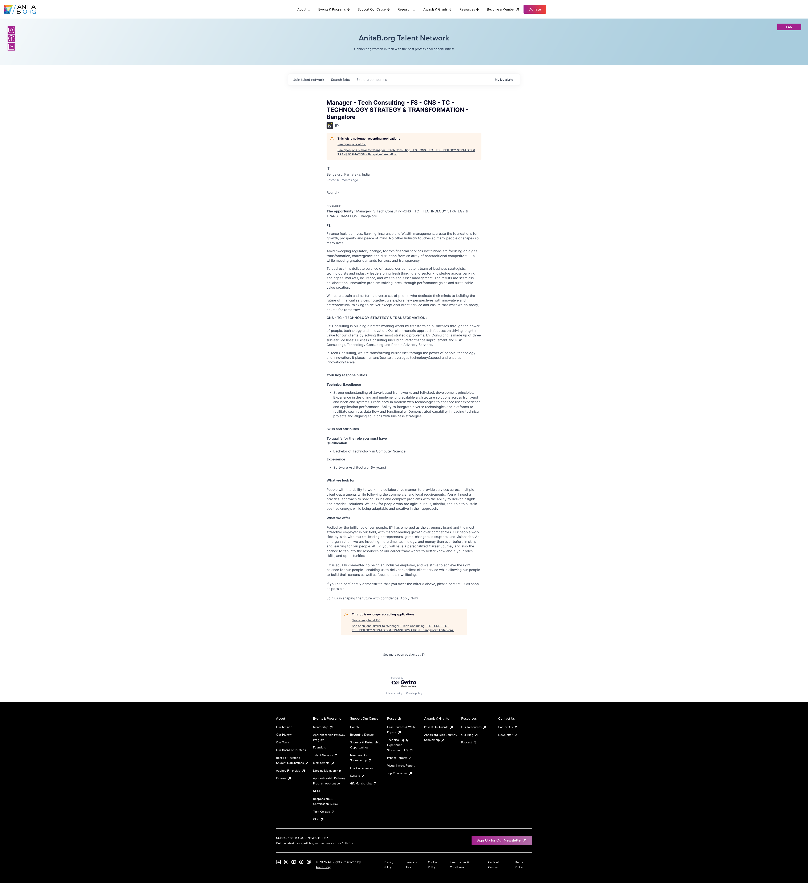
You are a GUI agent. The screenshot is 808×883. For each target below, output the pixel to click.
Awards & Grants (435, 9)
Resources (467, 9)
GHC (316, 819)
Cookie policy (414, 693)
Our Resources (471, 727)
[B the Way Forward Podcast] (308, 861)
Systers (355, 776)
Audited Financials (288, 770)
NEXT (317, 791)
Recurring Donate (362, 734)
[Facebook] (11, 38)
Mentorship (320, 727)
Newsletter (505, 735)
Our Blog (467, 735)
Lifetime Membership (327, 770)
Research (404, 9)
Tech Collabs (321, 812)
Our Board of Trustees (291, 750)
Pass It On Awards (436, 727)
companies (371, 79)
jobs (340, 79)
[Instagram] (11, 30)
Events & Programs (332, 9)
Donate (355, 727)
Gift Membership (361, 783)
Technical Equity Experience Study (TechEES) (398, 745)
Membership (321, 763)
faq (789, 27)
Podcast (466, 742)
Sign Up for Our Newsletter (499, 840)
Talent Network (323, 755)
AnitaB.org (323, 867)
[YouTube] (293, 861)
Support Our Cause (372, 9)
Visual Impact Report (401, 765)
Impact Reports (397, 758)
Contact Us (505, 727)
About (301, 9)
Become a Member (501, 9)
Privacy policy (394, 693)
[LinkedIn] (11, 47)
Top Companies (397, 773)
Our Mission (284, 727)
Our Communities (361, 768)
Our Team (282, 742)
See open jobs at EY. (352, 144)
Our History (284, 734)
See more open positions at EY (404, 654)
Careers (281, 778)
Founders (319, 747)
